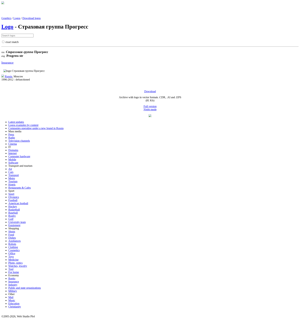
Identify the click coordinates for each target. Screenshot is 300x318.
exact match (12, 42)
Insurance (7, 62)
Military (12, 290)
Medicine (13, 259)
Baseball (13, 212)
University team (17, 222)
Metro (11, 178)
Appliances (14, 240)
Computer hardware (19, 156)
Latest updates (16, 121)
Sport (11, 193)
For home (13, 272)
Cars (10, 172)
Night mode (150, 109)
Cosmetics (14, 250)
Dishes (12, 237)
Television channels (19, 140)
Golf (10, 219)
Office (11, 253)
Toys (11, 256)
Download (150, 91)
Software (13, 162)
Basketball (14, 209)
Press (11, 134)
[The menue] (150, 116)
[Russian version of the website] (2, 3)
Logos (16, 18)
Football (12, 200)
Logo (7, 26)
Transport (13, 175)
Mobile (12, 159)
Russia (8, 76)
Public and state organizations (24, 287)
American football (18, 203)
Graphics (6, 18)
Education (13, 303)
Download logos (31, 18)
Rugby (12, 215)
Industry (12, 284)
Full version (150, 106)
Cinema (12, 143)
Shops (11, 231)
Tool (10, 269)
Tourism (12, 181)
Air (10, 168)
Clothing (13, 247)
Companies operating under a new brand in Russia (36, 128)
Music (11, 300)
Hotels (11, 184)
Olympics (13, 197)
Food (11, 234)
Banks (11, 278)
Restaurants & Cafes (19, 187)
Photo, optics (15, 262)
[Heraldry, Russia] (2, 76)
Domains (13, 150)
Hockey (12, 206)
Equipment (14, 225)
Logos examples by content (23, 125)
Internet (12, 153)
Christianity (14, 306)
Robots (12, 244)
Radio (11, 137)
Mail (10, 297)
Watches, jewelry (17, 265)
